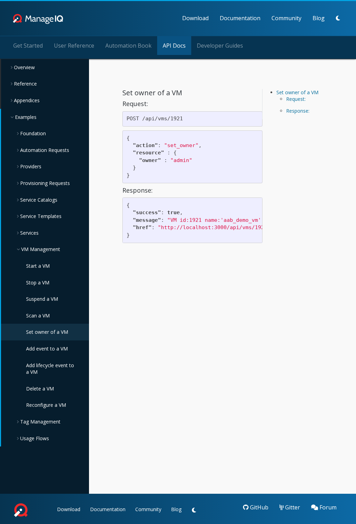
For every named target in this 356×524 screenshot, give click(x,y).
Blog (319, 18)
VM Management (40, 249)
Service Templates (40, 216)
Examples (25, 117)
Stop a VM (37, 282)
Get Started (28, 45)
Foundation (32, 133)
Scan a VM (38, 315)
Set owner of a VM (47, 332)
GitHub (258, 507)
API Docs (174, 45)
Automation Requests (44, 150)
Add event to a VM (47, 348)
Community (286, 18)
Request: (296, 99)
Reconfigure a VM (46, 405)
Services (29, 232)
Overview (24, 67)
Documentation (240, 18)
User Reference (74, 45)
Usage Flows (34, 438)
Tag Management (39, 421)
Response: (297, 110)
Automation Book (128, 45)
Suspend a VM (42, 299)
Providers (30, 166)
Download (195, 18)
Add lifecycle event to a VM (50, 369)
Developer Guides (220, 45)
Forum (327, 507)
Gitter (292, 507)
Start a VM (38, 266)
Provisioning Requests (44, 183)
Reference (25, 83)
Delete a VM (40, 388)
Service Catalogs (38, 199)
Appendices (26, 100)
